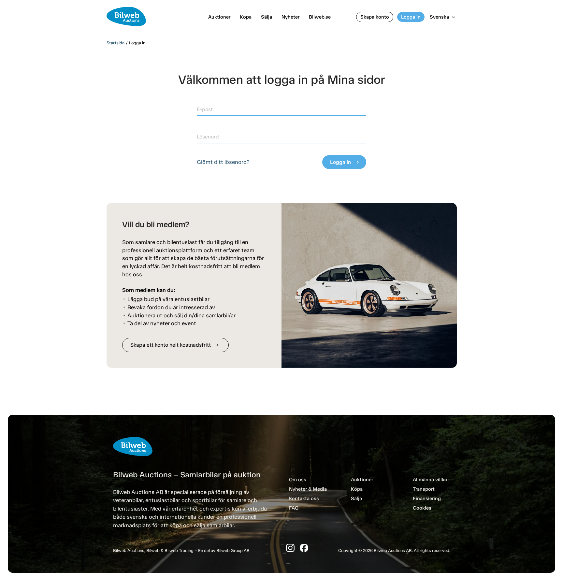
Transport (424, 489)
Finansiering (427, 498)
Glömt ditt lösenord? (223, 162)
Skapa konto (374, 17)
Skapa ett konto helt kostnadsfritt (175, 345)
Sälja (266, 17)
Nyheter (290, 17)
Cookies (422, 508)
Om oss (297, 480)
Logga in (411, 17)
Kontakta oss (304, 498)
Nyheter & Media (308, 489)
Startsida (115, 42)
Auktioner (219, 17)
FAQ (293, 508)
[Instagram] (290, 548)
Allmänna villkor (431, 480)
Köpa (246, 17)
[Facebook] (304, 548)
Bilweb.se (320, 17)
